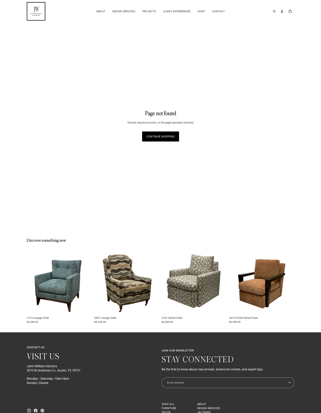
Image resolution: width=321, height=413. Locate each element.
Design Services (208, 408)
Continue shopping (161, 136)
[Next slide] (86, 282)
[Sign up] (289, 382)
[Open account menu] (282, 11)
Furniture (169, 408)
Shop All (168, 404)
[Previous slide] (32, 282)
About (201, 404)
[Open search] (274, 11)
